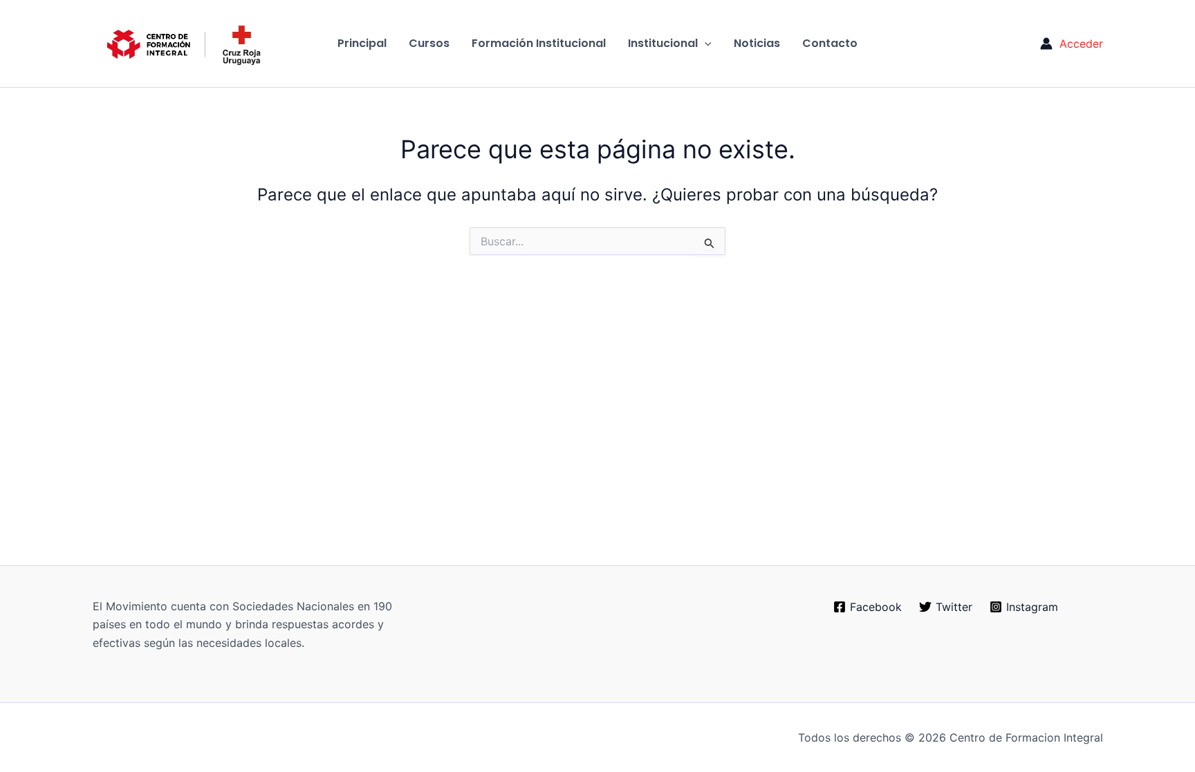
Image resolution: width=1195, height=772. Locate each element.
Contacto (830, 43)
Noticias (757, 43)
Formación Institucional (539, 43)
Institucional (663, 43)
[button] (705, 43)
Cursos (429, 43)
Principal (362, 43)
